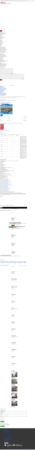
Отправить (13, 225)
